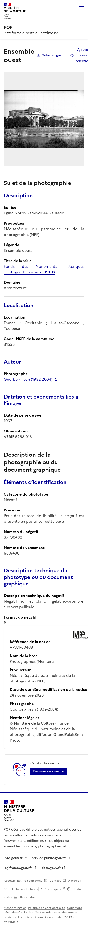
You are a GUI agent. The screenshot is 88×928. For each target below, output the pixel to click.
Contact (55, 881)
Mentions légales (15, 908)
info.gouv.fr (13, 858)
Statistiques (53, 889)
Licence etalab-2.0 (56, 917)
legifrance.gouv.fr (18, 867)
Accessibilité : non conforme (23, 881)
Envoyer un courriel (49, 771)
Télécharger (51, 55)
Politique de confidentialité (46, 908)
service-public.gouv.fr (49, 858)
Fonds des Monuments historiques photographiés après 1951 (44, 269)
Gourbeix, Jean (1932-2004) (28, 379)
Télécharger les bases (23, 889)
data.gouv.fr (51, 867)
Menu (81, 6)
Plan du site (27, 897)
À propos (74, 881)
